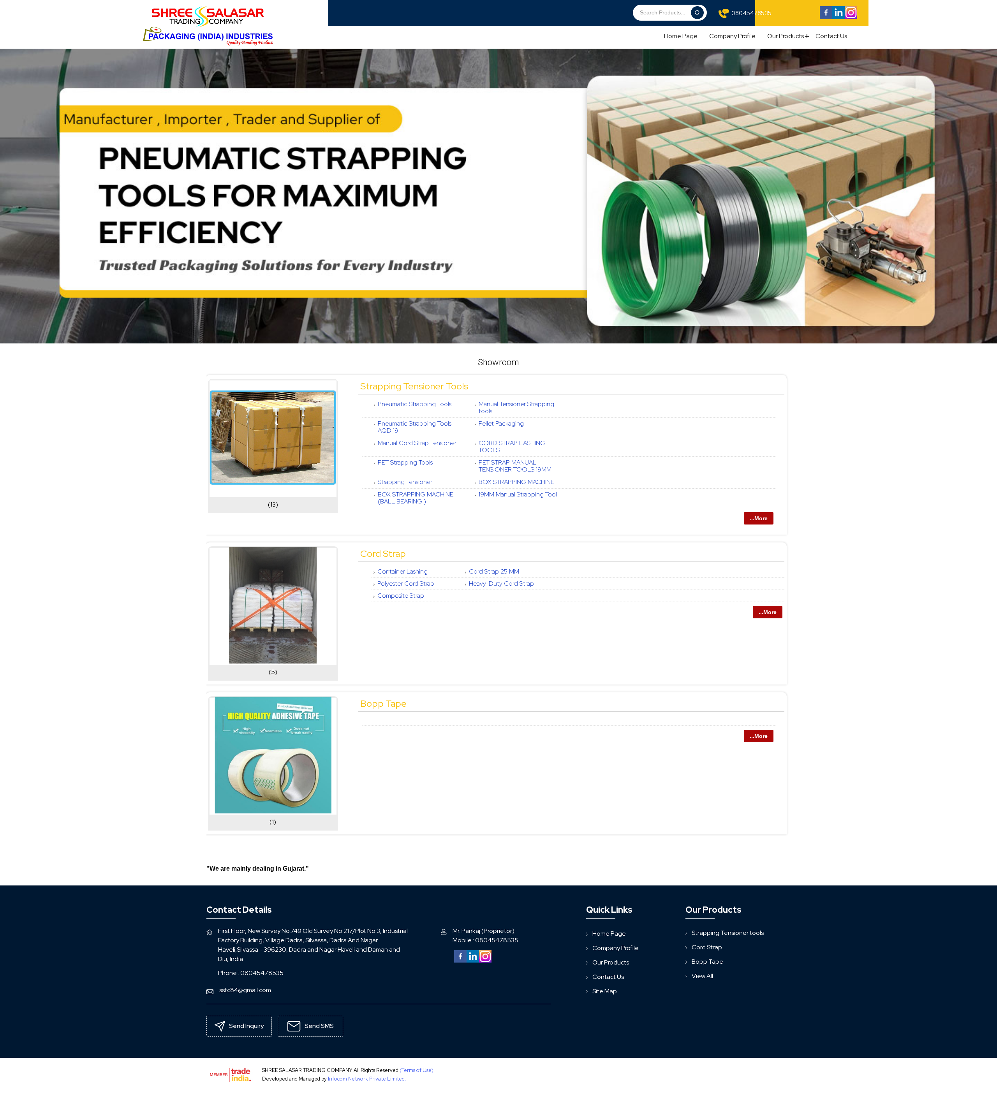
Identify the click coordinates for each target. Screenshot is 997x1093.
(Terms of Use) (416, 1070)
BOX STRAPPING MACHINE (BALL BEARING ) (415, 497)
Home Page (681, 36)
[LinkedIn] (838, 16)
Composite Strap (400, 595)
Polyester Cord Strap (405, 583)
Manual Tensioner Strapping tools (516, 407)
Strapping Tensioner (405, 482)
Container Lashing (402, 571)
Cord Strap (383, 553)
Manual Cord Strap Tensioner (417, 443)
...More (759, 518)
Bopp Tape (383, 703)
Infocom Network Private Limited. (367, 1078)
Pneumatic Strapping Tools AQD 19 (414, 427)
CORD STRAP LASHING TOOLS (512, 446)
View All (702, 976)
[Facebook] (826, 16)
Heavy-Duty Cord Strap (501, 583)
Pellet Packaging (501, 423)
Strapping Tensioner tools (414, 386)
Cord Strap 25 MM (494, 571)
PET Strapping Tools (405, 462)
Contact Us (831, 36)
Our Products (785, 36)
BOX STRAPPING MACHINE (516, 482)
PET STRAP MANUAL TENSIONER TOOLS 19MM (515, 465)
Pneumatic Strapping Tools (414, 404)
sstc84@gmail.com (245, 990)
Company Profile (732, 36)
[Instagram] (851, 16)
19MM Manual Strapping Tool (518, 494)
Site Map (604, 991)
